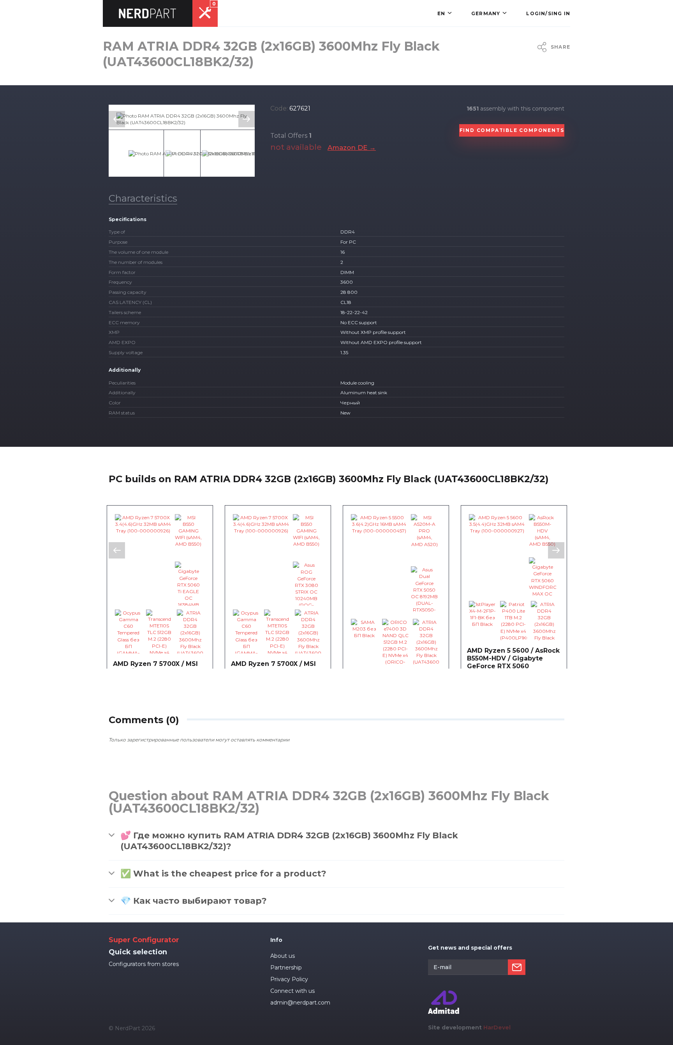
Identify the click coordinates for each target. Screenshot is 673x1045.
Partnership (286, 967)
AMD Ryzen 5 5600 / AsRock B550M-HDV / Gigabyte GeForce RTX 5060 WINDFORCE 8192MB (513, 662)
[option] (181, 119)
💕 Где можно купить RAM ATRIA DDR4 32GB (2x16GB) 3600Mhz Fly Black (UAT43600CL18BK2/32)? (289, 841)
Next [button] (246, 119)
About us (282, 955)
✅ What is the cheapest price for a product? (223, 873)
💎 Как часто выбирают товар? (193, 901)
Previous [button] (117, 119)
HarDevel (497, 1027)
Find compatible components (512, 130)
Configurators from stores (144, 964)
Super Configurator (144, 940)
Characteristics (143, 198)
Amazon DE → (352, 147)
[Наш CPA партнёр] (443, 994)
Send (516, 967)
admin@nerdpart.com (300, 1002)
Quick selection (138, 952)
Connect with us (292, 990)
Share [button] (560, 47)
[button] (444, 13)
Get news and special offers (470, 947)
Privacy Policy (289, 979)
